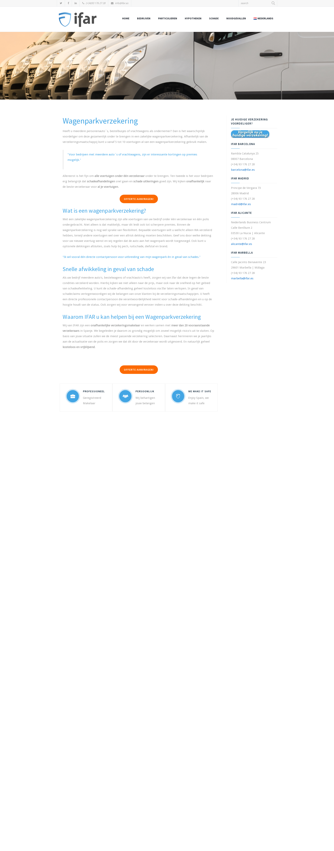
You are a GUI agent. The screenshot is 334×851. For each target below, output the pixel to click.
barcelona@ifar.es (243, 169)
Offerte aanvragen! (139, 199)
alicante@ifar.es (241, 244)
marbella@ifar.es (242, 278)
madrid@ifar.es (241, 204)
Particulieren (167, 18)
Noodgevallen (236, 18)
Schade (214, 18)
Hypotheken (193, 18)
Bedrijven (143, 18)
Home (125, 18)
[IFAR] (78, 21)
